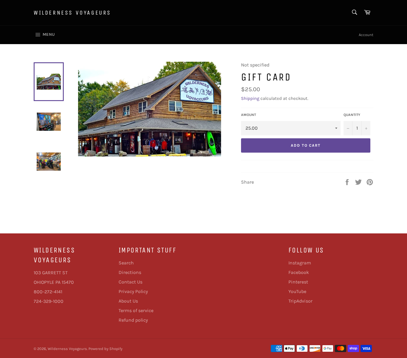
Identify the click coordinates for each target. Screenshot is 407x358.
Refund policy (133, 320)
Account (366, 34)
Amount (248, 115)
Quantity (352, 115)
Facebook (298, 272)
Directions (130, 272)
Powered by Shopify (105, 348)
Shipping (250, 98)
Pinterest (298, 282)
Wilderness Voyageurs (72, 12)
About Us (128, 301)
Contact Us (130, 282)
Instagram (299, 263)
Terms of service (136, 310)
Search (126, 263)
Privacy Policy (133, 291)
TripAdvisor (300, 301)
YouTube (297, 291)
